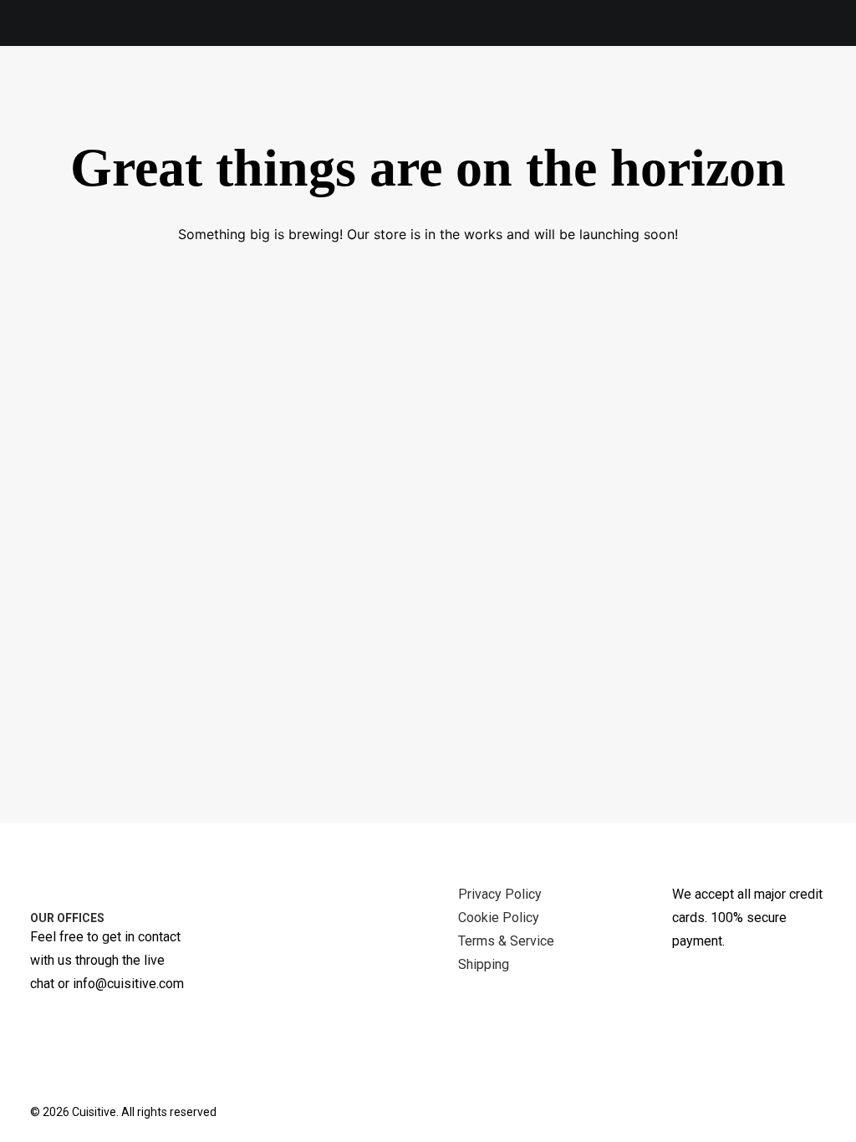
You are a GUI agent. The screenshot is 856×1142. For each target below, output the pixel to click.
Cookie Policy (498, 917)
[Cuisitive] (53, 89)
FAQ (713, 89)
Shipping (483, 964)
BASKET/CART (797, 89)
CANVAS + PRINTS (286, 89)
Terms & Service (506, 941)
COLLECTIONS (613, 89)
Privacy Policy (500, 894)
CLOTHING (401, 89)
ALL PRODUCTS (153, 90)
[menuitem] (145, 90)
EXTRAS (501, 89)
